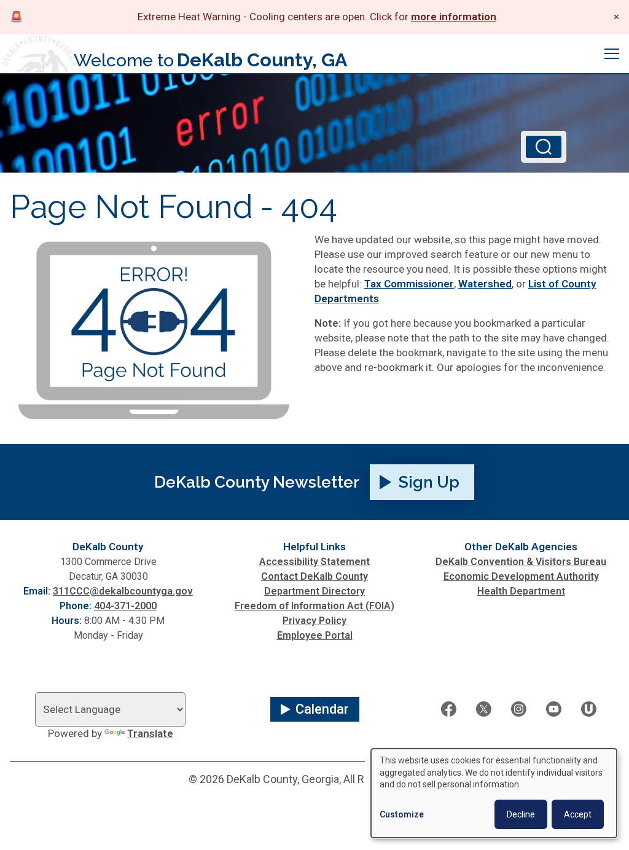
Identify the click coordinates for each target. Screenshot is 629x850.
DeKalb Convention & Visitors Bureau (521, 561)
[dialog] (494, 793)
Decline (521, 814)
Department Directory (314, 591)
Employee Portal (315, 635)
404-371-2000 (125, 606)
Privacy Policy (314, 620)
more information (453, 16)
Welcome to (210, 60)
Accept (578, 814)
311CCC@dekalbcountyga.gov (123, 591)
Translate (150, 733)
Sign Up (429, 482)
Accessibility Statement (314, 561)
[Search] (543, 147)
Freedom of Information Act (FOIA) (314, 606)
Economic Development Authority (521, 576)
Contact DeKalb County (314, 576)
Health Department (521, 591)
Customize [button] (402, 814)
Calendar (322, 709)
